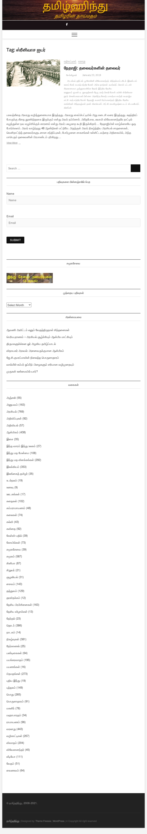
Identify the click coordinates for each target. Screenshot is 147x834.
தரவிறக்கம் (13, 598)
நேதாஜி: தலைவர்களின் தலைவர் (92, 68)
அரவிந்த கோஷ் (99, 96)
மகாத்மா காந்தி (115, 96)
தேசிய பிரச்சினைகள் (19, 604)
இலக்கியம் (13, 467)
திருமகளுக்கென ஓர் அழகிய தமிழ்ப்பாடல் (31, 344)
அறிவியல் (12, 425)
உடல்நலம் (12, 480)
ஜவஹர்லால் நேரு (90, 92)
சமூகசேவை (14, 549)
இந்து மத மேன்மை (18, 453)
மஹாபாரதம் (14, 715)
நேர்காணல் (13, 646)
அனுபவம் (12, 404)
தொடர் (11, 625)
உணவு (10, 487)
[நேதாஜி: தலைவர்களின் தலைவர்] (33, 73)
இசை (10, 439)
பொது (10, 694)
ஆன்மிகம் (13, 432)
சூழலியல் (12, 577)
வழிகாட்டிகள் (70, 61)
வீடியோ (11, 756)
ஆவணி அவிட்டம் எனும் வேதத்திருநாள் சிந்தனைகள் (38, 330)
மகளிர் (11, 708)
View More (19, 143)
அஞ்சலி (11, 398)
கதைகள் (12, 501)
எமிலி (119, 92)
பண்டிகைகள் (14, 653)
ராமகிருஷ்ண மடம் (118, 104)
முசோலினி (89, 81)
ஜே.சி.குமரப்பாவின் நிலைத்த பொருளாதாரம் (33, 357)
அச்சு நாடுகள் (101, 84)
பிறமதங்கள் (13, 674)
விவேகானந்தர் (102, 81)
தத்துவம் (12, 591)
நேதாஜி (90, 100)
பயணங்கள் (13, 667)
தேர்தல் (11, 618)
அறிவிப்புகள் (14, 418)
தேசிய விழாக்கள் (17, 611)
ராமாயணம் (13, 722)
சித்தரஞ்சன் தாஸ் (82, 104)
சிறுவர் (11, 570)
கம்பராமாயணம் (16, 508)
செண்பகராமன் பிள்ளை (80, 96)
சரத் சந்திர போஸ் (78, 100)
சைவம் (11, 584)
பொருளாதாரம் (15, 701)
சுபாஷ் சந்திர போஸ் (84, 84)
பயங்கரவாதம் (15, 660)
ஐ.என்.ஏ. (77, 92)
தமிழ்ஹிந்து (13, 821)
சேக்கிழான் (71, 75)
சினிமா (11, 563)
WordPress (58, 820)
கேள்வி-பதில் (14, 535)
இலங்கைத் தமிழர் (17, 473)
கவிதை (11, 529)
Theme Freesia (43, 820)
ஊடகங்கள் (13, 494)
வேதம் (10, 763)
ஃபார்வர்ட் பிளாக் (116, 84)
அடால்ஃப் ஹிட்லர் (75, 81)
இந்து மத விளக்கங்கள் (20, 460)
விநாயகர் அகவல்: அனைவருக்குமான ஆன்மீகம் (35, 351)
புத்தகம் (11, 687)
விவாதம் (12, 743)
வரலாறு (82, 61)
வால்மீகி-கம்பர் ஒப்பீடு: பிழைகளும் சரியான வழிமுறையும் (40, 364)
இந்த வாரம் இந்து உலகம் (21, 446)
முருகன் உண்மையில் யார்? (22, 371)
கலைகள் (12, 515)
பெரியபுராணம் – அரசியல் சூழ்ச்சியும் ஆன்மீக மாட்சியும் (40, 337)
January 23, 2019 (91, 75)
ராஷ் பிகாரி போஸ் (108, 92)
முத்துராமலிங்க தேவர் (87, 88)
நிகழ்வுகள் (13, 639)
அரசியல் (12, 411)
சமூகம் (11, 556)
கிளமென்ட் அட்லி (100, 104)
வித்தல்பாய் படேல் (118, 81)
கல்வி (10, 522)
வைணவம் (13, 770)
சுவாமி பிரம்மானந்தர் (104, 100)
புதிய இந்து (13, 680)
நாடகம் (11, 632)
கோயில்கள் (13, 542)
